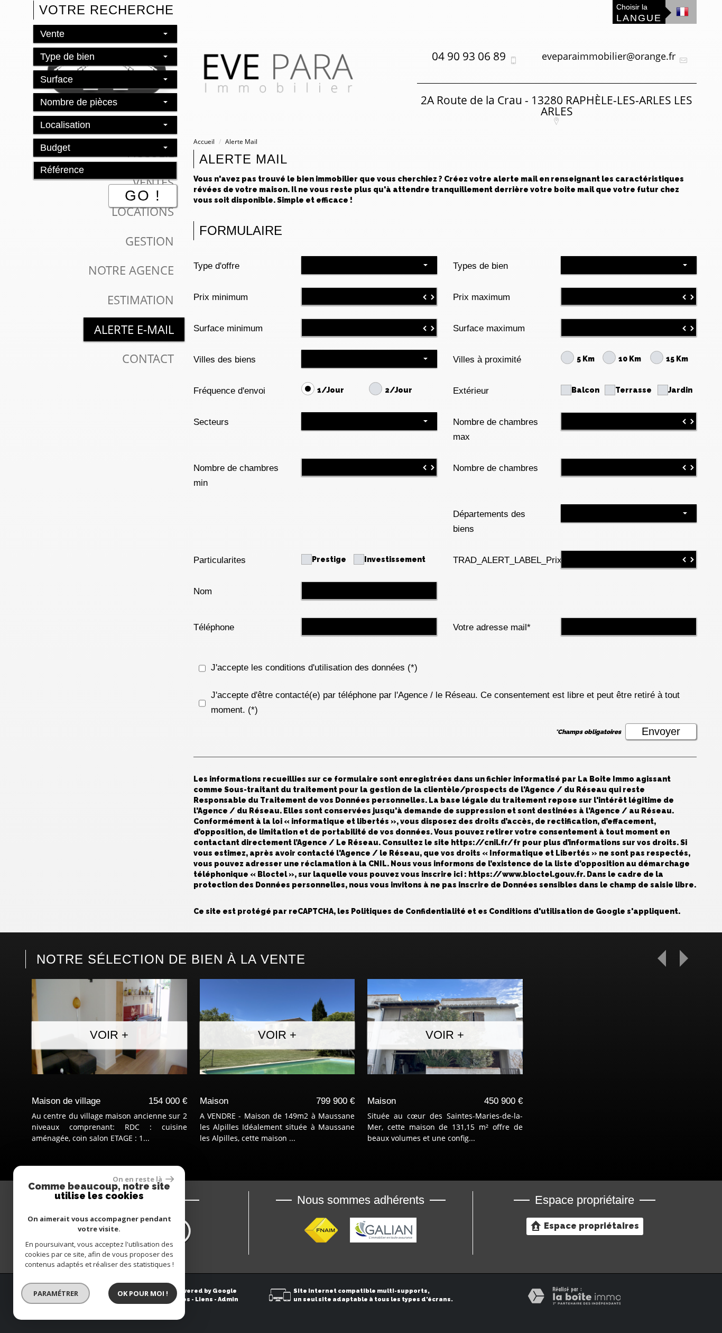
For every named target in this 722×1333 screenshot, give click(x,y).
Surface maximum (489, 328)
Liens (204, 1299)
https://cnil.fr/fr (486, 842)
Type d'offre (216, 266)
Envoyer (661, 731)
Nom (202, 591)
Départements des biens (489, 521)
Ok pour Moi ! (142, 1293)
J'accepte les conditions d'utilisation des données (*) (314, 668)
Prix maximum (481, 297)
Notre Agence (131, 270)
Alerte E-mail (134, 329)
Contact (148, 358)
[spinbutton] (369, 296)
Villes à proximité (487, 360)
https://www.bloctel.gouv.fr (525, 874)
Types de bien (480, 266)
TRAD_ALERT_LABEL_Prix (503, 560)
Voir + (109, 1034)
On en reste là (138, 1179)
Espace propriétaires (591, 1226)
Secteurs (211, 422)
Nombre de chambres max (495, 429)
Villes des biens (224, 360)
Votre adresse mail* (492, 627)
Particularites (219, 560)
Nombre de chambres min (236, 475)
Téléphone (213, 627)
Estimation (140, 300)
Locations (143, 211)
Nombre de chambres (495, 468)
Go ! (143, 195)
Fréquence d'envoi (229, 391)
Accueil (204, 141)
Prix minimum (220, 297)
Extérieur (471, 391)
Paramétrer (55, 1293)
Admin (228, 1299)
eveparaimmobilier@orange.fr (608, 56)
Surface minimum (228, 328)
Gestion (149, 241)
